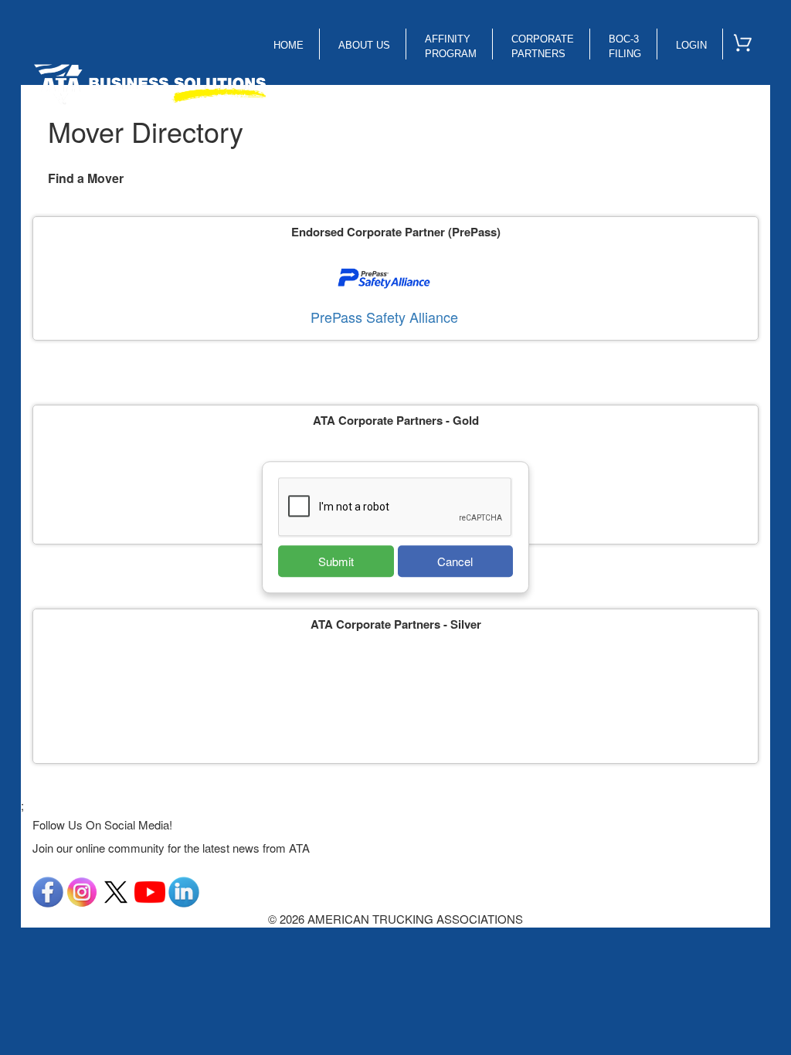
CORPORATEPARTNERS (542, 46)
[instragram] (81, 890)
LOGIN (691, 45)
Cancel (455, 561)
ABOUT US (364, 45)
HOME (288, 45)
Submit (336, 561)
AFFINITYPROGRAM (451, 46)
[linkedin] (183, 890)
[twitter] (115, 890)
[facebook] (47, 890)
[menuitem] (749, 39)
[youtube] (149, 890)
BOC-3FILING (625, 46)
